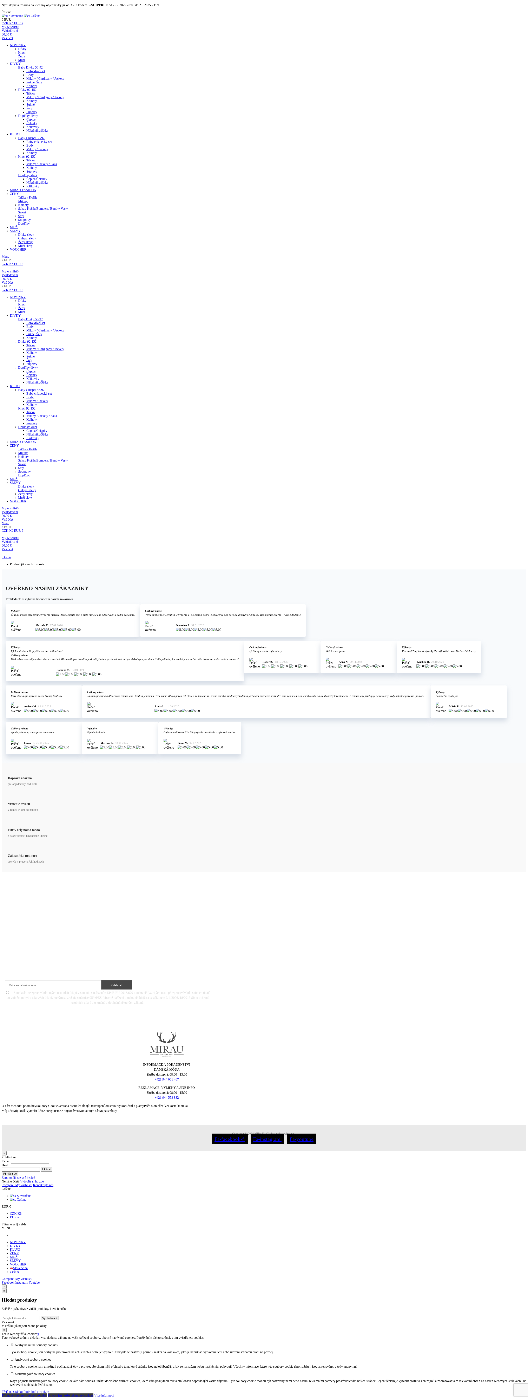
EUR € (14, 1217)
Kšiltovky (32, 127)
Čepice (30, 119)
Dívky (22, 49)
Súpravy (31, 112)
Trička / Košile (27, 197)
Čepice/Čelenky (36, 179)
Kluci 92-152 (26, 156)
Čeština (21, 1199)
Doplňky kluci (27, 175)
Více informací (104, 1395)
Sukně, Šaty (34, 82)
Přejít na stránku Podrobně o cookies (25, 1391)
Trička (30, 93)
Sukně (30, 104)
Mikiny (23, 201)
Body (30, 75)
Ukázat (46, 1169)
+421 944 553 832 (167, 1097)
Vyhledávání (49, 1318)
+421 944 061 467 (167, 1079)
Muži (21, 60)
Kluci (21, 52)
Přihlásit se (10, 1173)
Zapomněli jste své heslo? (18, 1177)
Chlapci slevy (27, 238)
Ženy (21, 56)
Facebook (8, 1282)
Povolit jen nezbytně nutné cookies (70, 1395)
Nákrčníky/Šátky (37, 130)
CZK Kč (15, 1213)
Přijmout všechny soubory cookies (24, 1395)
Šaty (29, 108)
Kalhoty (31, 86)
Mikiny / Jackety (37, 149)
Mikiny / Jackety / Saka (41, 164)
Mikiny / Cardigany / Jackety (45, 78)
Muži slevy (25, 245)
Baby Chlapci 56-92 (31, 138)
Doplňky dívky (28, 115)
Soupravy (24, 219)
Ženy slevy (25, 242)
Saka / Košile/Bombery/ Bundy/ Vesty (43, 208)
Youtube (34, 1282)
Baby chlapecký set (39, 141)
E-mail (6, 1161)
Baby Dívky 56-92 (30, 67)
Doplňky (24, 223)
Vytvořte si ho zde (32, 1181)
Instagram (21, 1282)
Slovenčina (23, 1196)
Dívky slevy (26, 234)
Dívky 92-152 (27, 89)
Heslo (5, 1165)
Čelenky (31, 123)
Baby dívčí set (35, 71)
